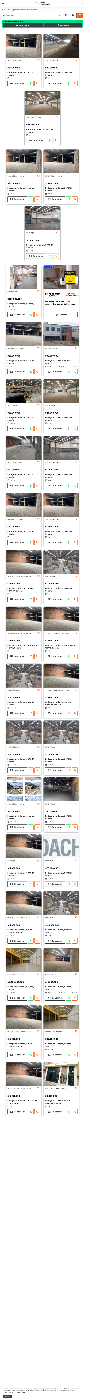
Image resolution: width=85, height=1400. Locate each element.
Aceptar (7, 1396)
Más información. (19, 1392)
